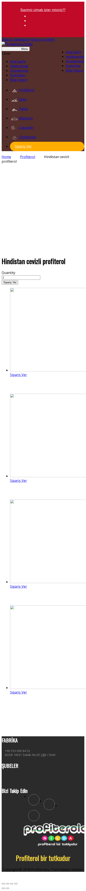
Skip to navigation (16, 39)
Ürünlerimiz (75, 61)
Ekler (23, 99)
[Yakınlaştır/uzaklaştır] (16, 883)
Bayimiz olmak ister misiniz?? (43, 10)
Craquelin (25, 127)
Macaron (26, 118)
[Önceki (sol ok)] (3, 888)
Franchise (73, 65)
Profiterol (26, 90)
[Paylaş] (7, 883)
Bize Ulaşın (74, 70)
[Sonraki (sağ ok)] (7, 888)
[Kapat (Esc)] (3, 883)
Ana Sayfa (73, 52)
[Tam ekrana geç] (11, 883)
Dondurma (27, 137)
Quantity (8, 272)
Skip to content (43, 39)
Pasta (23, 108)
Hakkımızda (75, 56)
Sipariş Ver (23, 146)
